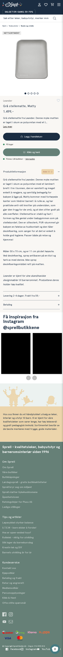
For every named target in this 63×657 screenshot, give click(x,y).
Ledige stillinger (11, 507)
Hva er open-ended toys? (16, 532)
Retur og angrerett (13, 583)
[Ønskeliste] (46, 4)
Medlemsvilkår (10, 588)
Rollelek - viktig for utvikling (18, 537)
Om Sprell (7, 467)
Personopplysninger (13, 593)
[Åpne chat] (55, 649)
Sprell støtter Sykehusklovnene (19, 492)
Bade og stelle (27, 26)
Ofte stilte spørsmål (14, 603)
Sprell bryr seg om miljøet (17, 487)
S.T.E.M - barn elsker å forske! (19, 527)
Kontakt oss (9, 568)
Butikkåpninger (10, 477)
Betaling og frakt (12, 578)
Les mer (7, 126)
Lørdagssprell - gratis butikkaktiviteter (24, 482)
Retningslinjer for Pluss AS (17, 502)
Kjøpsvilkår (8, 573)
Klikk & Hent (9, 598)
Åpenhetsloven (10, 497)
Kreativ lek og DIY (12, 547)
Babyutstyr (13, 26)
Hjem (4, 26)
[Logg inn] (39, 4)
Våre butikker (10, 472)
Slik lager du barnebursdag (17, 542)
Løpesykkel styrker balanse (17, 522)
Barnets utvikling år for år (17, 552)
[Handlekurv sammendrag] (52, 4)
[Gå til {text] (4, 614)
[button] (25, 93)
